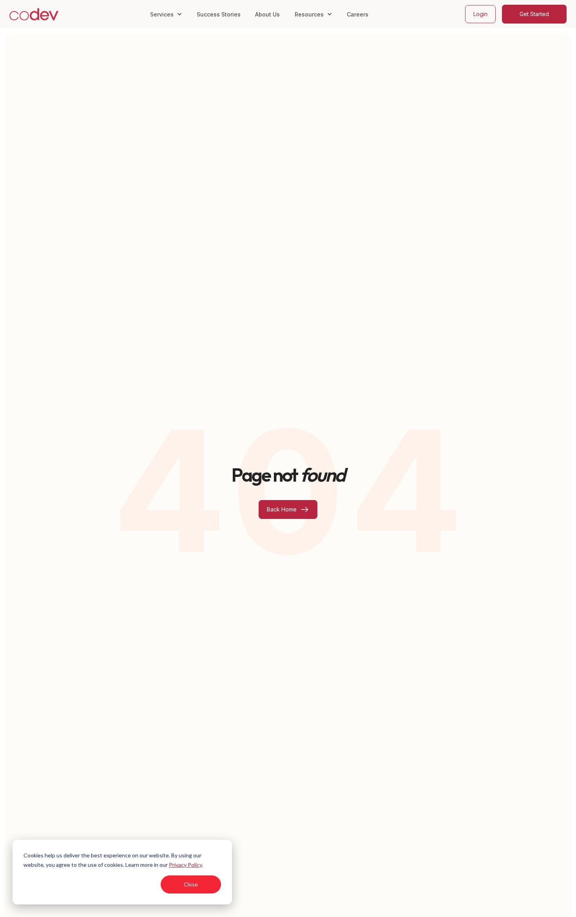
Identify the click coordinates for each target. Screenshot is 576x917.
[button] (166, 14)
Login (480, 14)
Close (191, 884)
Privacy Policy (185, 864)
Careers (357, 14)
